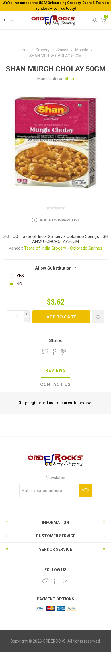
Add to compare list (59, 220)
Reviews (55, 370)
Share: (55, 340)
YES (20, 275)
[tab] (55, 370)
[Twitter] (44, 580)
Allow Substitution (54, 268)
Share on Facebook (54, 352)
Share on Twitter (45, 352)
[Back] (5, 20)
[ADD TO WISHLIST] (98, 316)
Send (85, 490)
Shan (69, 78)
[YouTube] (66, 580)
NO (19, 284)
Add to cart (61, 316)
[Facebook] (55, 580)
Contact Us (55, 384)
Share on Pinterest (63, 352)
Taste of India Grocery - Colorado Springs (63, 248)
